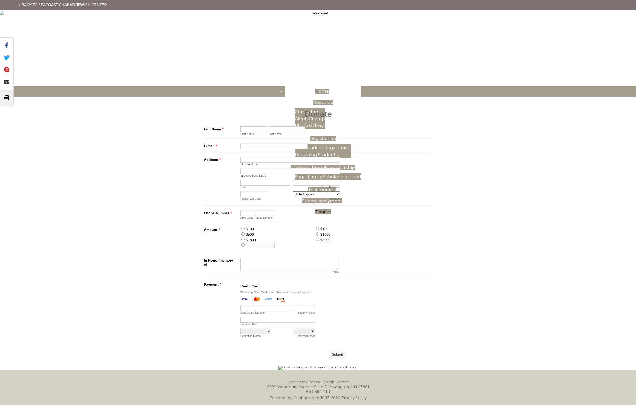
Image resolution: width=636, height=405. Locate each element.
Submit (337, 354)
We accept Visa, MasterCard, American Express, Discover (275, 292)
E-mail (210, 146)
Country (335, 198)
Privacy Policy (354, 397)
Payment (212, 284)
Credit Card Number (252, 312)
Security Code (306, 312)
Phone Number (218, 213)
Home (322, 91)
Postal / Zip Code (250, 198)
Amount (212, 230)
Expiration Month (250, 335)
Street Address (249, 164)
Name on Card (249, 324)
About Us (323, 102)
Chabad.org (304, 397)
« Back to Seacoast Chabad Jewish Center (63, 5)
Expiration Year (306, 335)
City (242, 187)
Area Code (246, 217)
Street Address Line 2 (253, 175)
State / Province (330, 187)
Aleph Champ (310, 118)
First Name (247, 133)
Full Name (213, 129)
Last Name (275, 133)
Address (212, 160)
